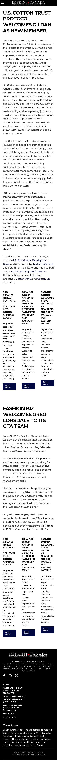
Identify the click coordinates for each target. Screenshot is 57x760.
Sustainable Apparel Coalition (28, 271)
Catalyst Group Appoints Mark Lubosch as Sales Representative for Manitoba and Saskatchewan (28, 308)
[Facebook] (4, 676)
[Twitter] (16, 676)
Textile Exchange (43, 264)
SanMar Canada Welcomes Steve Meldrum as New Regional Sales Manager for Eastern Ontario (47, 308)
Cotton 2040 (23, 279)
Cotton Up (43, 279)
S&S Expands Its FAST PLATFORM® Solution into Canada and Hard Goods (9, 305)
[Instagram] (10, 676)
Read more (7, 387)
